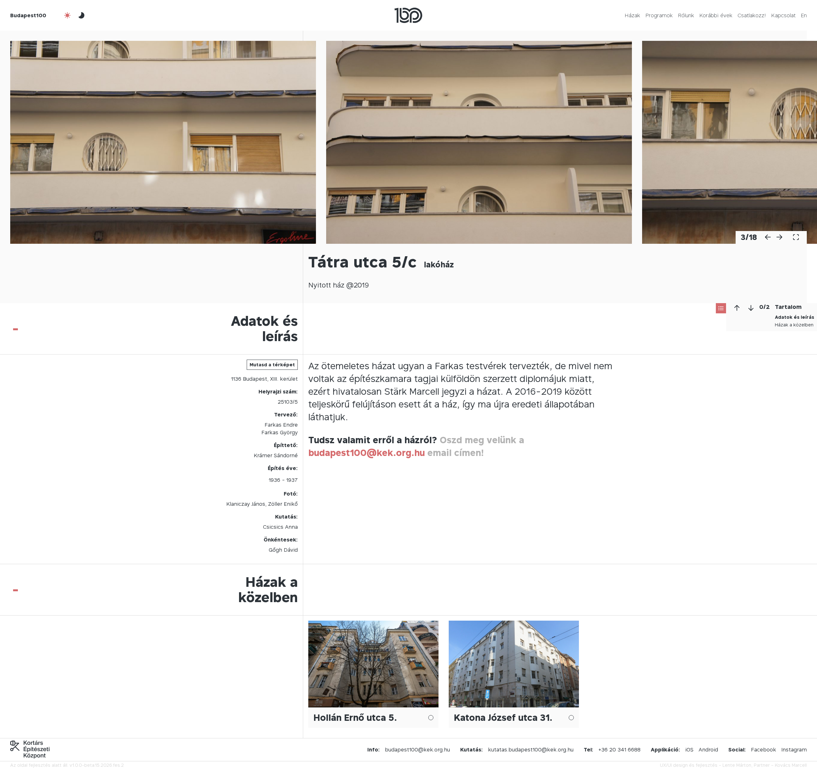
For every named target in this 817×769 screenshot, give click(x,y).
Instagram (794, 749)
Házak (632, 15)
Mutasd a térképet (272, 364)
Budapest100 (28, 15)
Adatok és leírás (794, 317)
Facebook (763, 749)
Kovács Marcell (791, 765)
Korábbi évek (715, 15)
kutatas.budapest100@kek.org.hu (530, 749)
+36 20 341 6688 (619, 749)
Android (708, 749)
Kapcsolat (783, 15)
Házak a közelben (794, 324)
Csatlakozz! (752, 15)
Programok (659, 15)
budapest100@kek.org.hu (366, 452)
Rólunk (686, 15)
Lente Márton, (738, 765)
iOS (689, 749)
